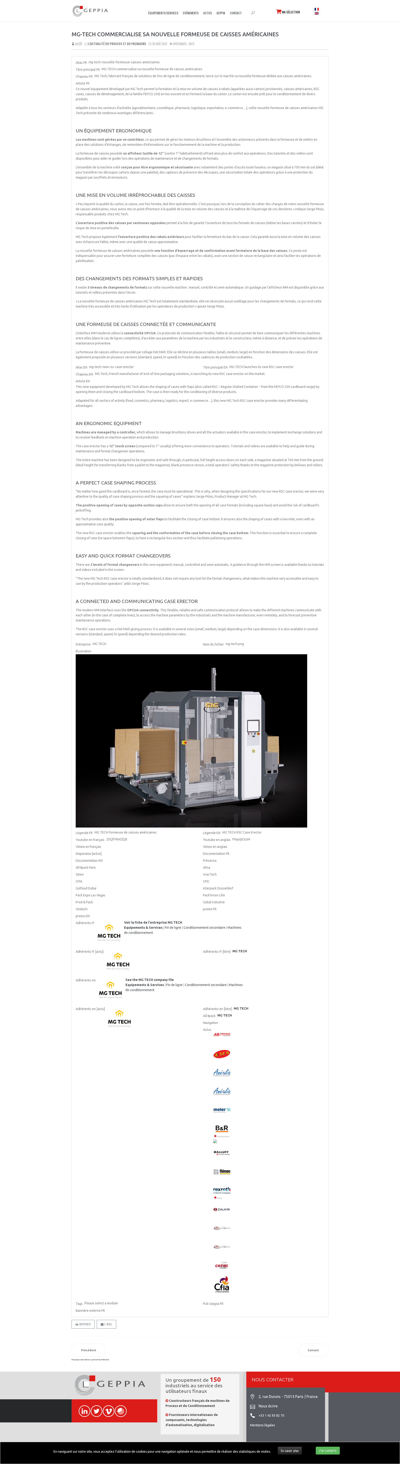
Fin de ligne (173, 927)
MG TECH (224, 1015)
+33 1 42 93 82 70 (271, 1415)
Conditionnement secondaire (204, 927)
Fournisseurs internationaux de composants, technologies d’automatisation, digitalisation (192, 1420)
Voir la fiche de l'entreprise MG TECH (153, 922)
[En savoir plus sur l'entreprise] (109, 933)
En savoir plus (290, 1450)
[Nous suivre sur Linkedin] (82, 1408)
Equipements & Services (143, 927)
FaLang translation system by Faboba (90, 1360)
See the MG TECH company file (149, 980)
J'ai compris (328, 1450)
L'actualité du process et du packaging (117, 43)
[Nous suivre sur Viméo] (106, 1408)
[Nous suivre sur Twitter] (94, 1408)
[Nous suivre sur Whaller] (118, 1408)
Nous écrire (268, 1406)
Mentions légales (262, 1425)
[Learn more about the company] (111, 990)
